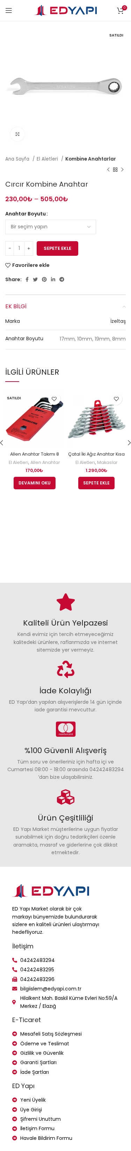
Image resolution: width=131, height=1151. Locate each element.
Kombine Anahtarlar (90, 159)
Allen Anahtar (45, 462)
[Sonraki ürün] (122, 169)
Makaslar (107, 462)
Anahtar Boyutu (25, 213)
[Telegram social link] (61, 279)
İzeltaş (118, 321)
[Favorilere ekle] (54, 399)
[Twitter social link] (35, 279)
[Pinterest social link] (44, 279)
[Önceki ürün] (108, 169)
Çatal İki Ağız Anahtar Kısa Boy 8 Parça (96, 457)
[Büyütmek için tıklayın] (17, 134)
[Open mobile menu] (9, 10)
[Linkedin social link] (53, 279)
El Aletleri (48, 159)
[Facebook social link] (27, 279)
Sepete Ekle (57, 248)
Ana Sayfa (18, 159)
